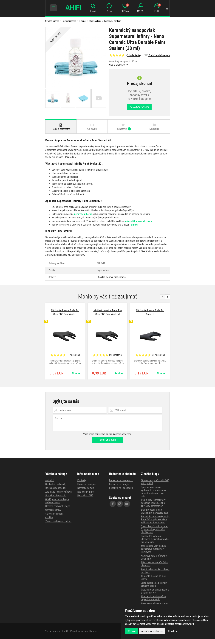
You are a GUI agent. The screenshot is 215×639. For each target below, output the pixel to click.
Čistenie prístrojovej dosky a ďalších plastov (155, 591)
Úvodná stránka (52, 21)
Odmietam (172, 631)
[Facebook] (113, 504)
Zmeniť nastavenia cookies (58, 521)
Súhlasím (132, 631)
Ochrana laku (95, 21)
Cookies (49, 517)
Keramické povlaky (112, 21)
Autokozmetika (69, 21)
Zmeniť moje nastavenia (152, 631)
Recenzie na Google (119, 484)
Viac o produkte (117, 64)
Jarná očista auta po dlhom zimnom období (154, 584)
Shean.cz (93, 631)
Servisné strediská (54, 513)
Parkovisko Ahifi (85, 495)
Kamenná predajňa (86, 484)
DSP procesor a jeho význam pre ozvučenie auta (154, 511)
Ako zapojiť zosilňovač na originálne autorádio (153, 598)
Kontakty (81, 480)
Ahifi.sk (76, 631)
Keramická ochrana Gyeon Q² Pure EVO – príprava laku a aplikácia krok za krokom (155, 519)
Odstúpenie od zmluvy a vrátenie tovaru (57, 501)
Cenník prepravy (53, 509)
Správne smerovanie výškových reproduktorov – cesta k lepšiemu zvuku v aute (154, 492)
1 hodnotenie (133, 55)
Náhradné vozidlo (85, 487)
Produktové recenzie (55, 495)
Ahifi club (49, 480)
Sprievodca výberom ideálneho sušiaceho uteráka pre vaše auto (155, 539)
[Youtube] (127, 504)
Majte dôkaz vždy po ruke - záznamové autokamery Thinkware (154, 548)
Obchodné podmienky (56, 484)
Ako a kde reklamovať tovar (58, 491)
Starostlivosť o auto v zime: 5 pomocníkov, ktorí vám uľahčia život (154, 529)
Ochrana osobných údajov (57, 506)
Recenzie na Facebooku (121, 487)
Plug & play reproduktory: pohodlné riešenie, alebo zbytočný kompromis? (153, 502)
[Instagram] (120, 504)
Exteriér (82, 21)
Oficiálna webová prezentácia (111, 277)
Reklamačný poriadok (55, 487)
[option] (65, 341)
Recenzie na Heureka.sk (121, 480)
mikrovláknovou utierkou (138, 221)
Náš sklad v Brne (85, 491)
